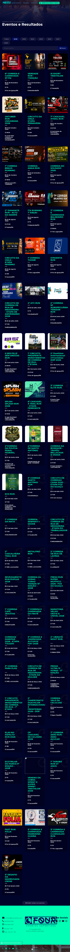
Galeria (26, 3)
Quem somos (16, 3)
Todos (6, 39)
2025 (24, 39)
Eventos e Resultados (50, 3)
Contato (34, 3)
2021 (58, 39)
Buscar (63, 48)
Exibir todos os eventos (36, 903)
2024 (32, 39)
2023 (41, 39)
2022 (49, 39)
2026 (15, 39)
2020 (6, 43)
